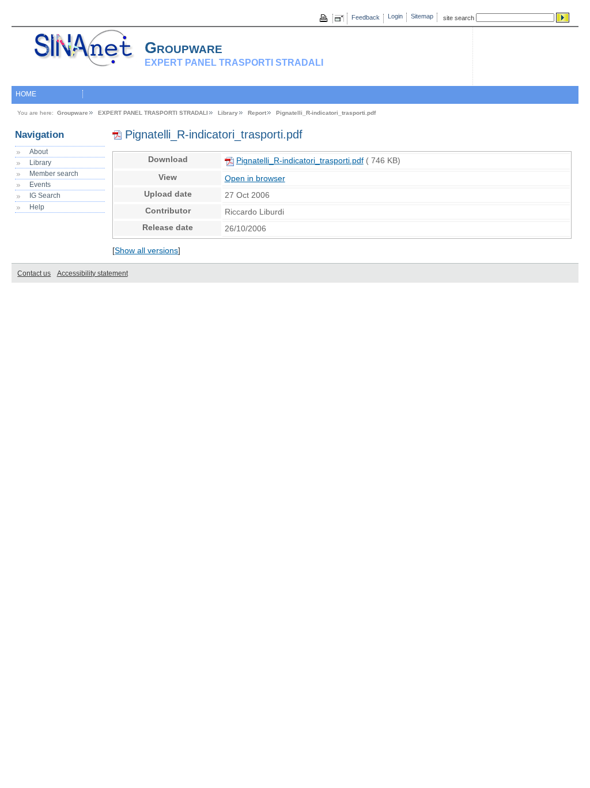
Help (36, 207)
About (38, 152)
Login (395, 16)
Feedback (365, 17)
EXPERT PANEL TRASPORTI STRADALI (153, 113)
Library (228, 113)
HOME (26, 94)
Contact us (34, 273)
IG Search (44, 196)
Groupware (72, 113)
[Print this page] (324, 18)
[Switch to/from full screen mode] (341, 18)
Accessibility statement (92, 273)
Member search (53, 174)
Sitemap (422, 16)
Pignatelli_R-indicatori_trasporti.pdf (326, 113)
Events (40, 185)
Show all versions (146, 250)
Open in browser (255, 178)
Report (257, 113)
